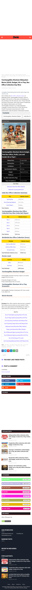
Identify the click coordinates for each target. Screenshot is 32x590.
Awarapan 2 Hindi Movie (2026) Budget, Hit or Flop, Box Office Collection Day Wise (19, 451)
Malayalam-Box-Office (20, 345)
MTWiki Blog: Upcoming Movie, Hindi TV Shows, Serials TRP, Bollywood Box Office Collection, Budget (17, 587)
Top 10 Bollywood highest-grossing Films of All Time (16, 335)
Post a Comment (6, 372)
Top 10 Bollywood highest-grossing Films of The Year (16, 332)
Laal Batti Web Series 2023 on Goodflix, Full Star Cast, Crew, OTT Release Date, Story (19, 576)
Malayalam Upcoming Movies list (16, 189)
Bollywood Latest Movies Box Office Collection (16, 326)
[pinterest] (23, 384)
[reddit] (9, 387)
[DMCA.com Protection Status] (6, 521)
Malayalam (4, 345)
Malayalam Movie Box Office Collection (16, 186)
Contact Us (18, 584)
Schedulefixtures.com (6, 535)
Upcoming (15, 504)
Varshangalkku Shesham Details (12, 116)
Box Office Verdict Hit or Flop (16, 344)
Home (3, 74)
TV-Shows (15, 500)
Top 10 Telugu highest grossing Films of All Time (16, 317)
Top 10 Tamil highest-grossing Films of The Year (16, 314)
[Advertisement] (16, 18)
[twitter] (23, 380)
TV (15, 496)
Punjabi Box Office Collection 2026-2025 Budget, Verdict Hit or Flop (19, 443)
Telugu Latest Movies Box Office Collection (16, 329)
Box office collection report (17, 96)
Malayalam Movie (11, 345)
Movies (15, 492)
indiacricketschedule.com (7, 533)
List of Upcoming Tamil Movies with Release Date (16, 320)
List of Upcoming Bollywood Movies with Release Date (16, 341)
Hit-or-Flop (25, 344)
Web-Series (15, 508)
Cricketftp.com (19, 533)
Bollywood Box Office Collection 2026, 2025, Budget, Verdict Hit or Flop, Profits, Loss (19, 436)
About (13, 584)
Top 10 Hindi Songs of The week (16, 338)
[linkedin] (9, 384)
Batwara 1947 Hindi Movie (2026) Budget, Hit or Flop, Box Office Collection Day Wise (19, 467)
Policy (23, 584)
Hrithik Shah (5, 88)
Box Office (7, 344)
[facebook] (9, 380)
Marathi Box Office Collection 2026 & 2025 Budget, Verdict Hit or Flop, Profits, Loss (19, 459)
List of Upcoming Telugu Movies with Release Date (16, 323)
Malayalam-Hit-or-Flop (10, 74)
